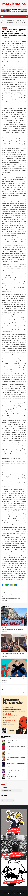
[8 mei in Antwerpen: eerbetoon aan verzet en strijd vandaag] (14, 643)
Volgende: (11, 598)
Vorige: (9, 593)
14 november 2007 (6, 37)
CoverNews (14, 893)
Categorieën (4, 787)
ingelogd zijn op (9, 692)
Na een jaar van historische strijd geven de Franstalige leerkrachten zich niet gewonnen (12, 628)
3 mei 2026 (5, 682)
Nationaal (4, 27)
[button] (2, 16)
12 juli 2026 (5, 631)
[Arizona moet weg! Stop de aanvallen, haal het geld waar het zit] (14, 668)
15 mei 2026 (5, 656)
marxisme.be (14, 4)
